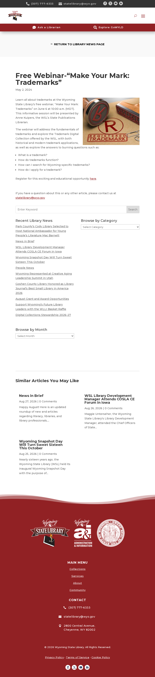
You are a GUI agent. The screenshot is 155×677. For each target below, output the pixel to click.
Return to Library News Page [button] (79, 44)
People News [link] (25, 268)
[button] (105, 3)
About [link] (77, 582)
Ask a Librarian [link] (49, 27)
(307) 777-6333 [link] (42, 3)
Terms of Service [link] (77, 657)
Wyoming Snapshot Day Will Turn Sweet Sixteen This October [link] (41, 444)
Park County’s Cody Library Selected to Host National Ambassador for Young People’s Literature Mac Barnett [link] (42, 231)
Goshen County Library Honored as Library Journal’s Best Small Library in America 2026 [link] (45, 288)
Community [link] (78, 589)
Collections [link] (78, 568)
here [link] (93, 178)
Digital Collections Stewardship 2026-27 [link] (43, 315)
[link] (29, 3)
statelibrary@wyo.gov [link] (80, 3)
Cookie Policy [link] (100, 657)
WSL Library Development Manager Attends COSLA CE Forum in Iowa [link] (109, 399)
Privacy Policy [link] (54, 657)
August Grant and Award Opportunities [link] (42, 299)
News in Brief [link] (25, 241)
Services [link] (77, 575)
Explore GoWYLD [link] (111, 27)
